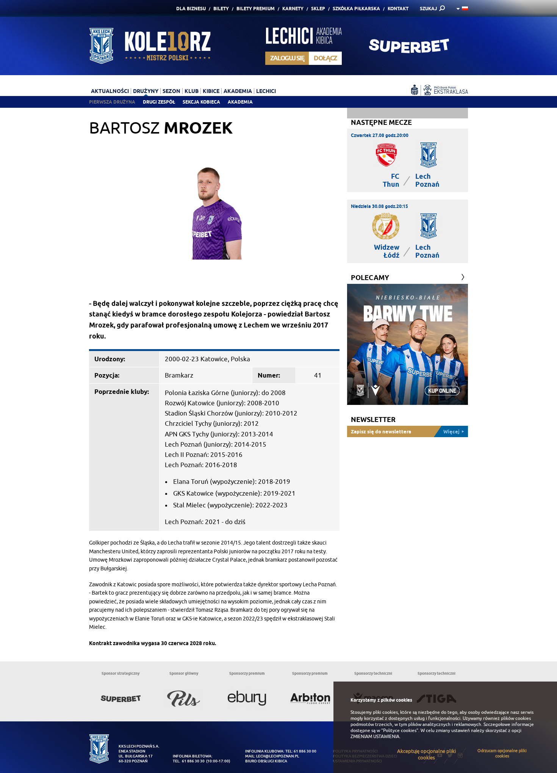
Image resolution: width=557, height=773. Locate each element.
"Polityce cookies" (399, 730)
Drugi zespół (159, 102)
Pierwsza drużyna (112, 102)
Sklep (318, 8)
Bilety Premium (255, 8)
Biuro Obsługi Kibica (266, 761)
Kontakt (398, 8)
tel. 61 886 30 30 (189, 761)
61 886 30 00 (305, 751)
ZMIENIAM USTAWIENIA (374, 737)
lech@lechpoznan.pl (277, 756)
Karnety (293, 8)
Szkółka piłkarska (356, 8)
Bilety (221, 8)
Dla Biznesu (191, 8)
